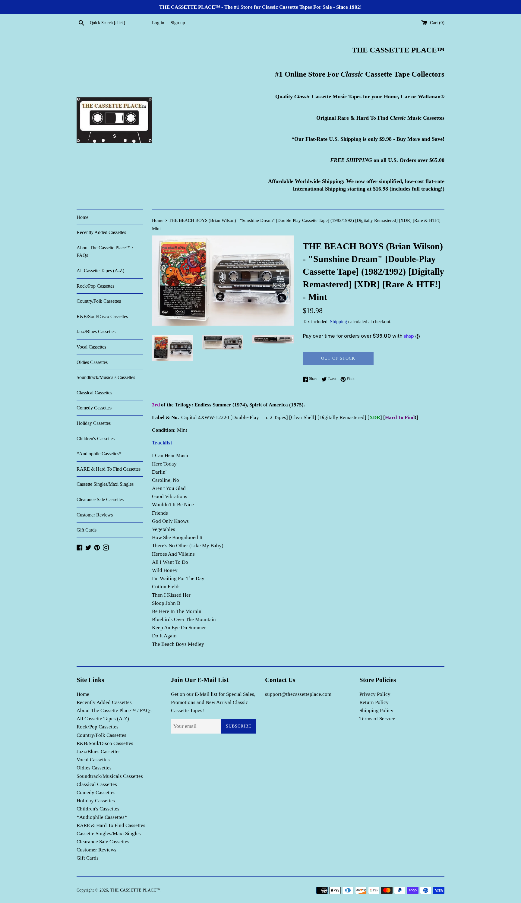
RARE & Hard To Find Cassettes (109, 469)
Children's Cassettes (96, 438)
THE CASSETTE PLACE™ (135, 890)
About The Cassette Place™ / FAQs (105, 251)
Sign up (178, 22)
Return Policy (374, 702)
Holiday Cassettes (94, 423)
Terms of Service (377, 718)
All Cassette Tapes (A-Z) (100, 270)
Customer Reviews (95, 514)
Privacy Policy (374, 694)
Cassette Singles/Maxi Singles (105, 484)
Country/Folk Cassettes (99, 301)
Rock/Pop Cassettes (95, 286)
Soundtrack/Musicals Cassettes (106, 377)
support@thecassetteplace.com (298, 694)
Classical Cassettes (94, 392)
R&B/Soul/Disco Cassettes (102, 316)
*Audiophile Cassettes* (99, 453)
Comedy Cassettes (94, 407)
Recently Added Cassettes (101, 232)
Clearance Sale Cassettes (100, 499)
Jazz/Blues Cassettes (96, 331)
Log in (158, 22)
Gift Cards (86, 529)
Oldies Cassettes (92, 362)
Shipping (338, 321)
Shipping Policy (376, 710)
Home (82, 217)
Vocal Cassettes (91, 346)
